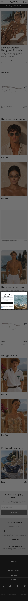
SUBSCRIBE (7, 302)
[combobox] (2, 300)
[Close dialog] (26, 293)
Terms (2, 307)
